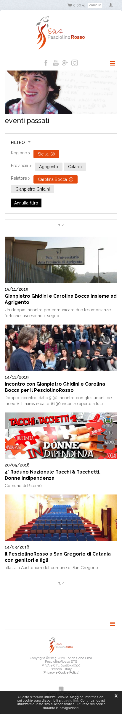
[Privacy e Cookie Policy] (61, 672)
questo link (70, 700)
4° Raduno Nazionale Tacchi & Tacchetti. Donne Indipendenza (52, 475)
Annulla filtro (26, 203)
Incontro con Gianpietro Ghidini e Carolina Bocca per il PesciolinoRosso (55, 387)
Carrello (95, 5)
